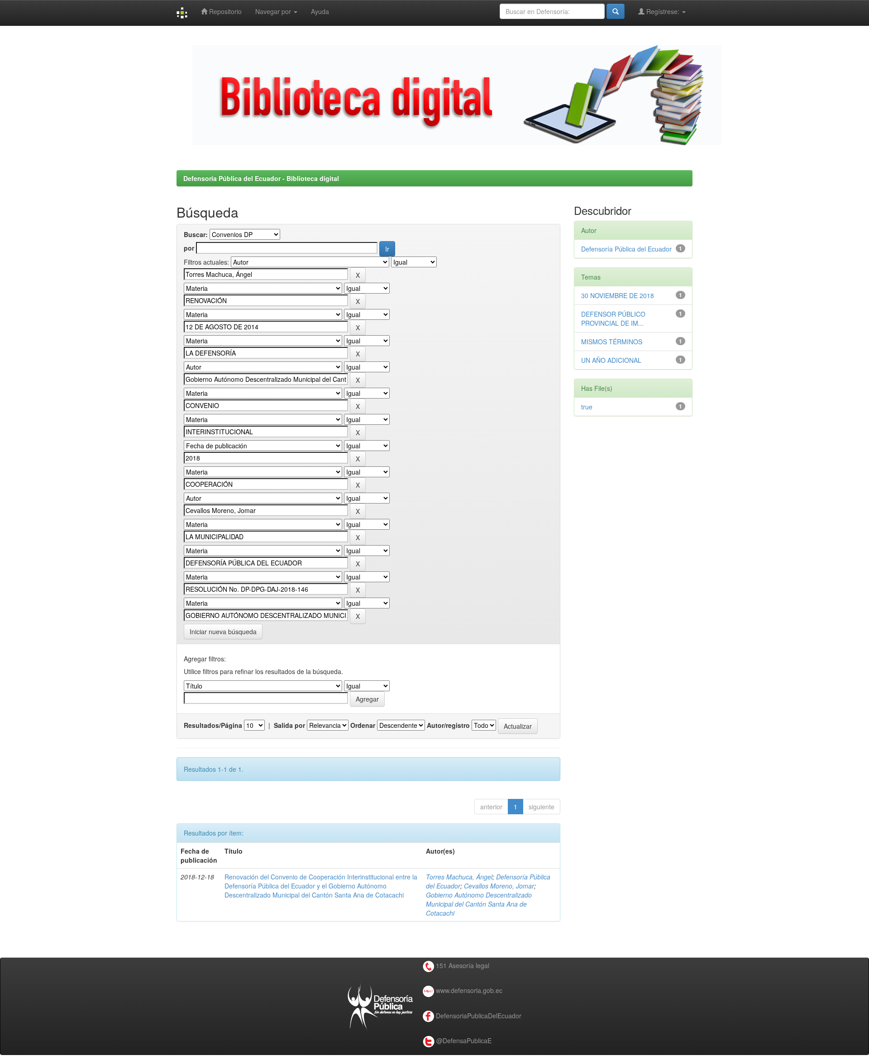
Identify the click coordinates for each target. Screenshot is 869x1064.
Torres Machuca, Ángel (459, 876)
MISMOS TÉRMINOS (611, 341)
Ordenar (362, 725)
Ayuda (320, 11)
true (586, 406)
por (189, 247)
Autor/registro (448, 725)
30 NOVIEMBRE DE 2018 (617, 295)
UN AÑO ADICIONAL (611, 360)
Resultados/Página (213, 725)
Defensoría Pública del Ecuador (626, 248)
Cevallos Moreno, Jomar (499, 885)
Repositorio (224, 11)
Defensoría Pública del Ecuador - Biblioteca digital (261, 178)
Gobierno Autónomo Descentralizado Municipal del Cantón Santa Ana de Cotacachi (479, 903)
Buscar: (196, 234)
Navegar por (274, 11)
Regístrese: (663, 11)
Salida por (289, 725)
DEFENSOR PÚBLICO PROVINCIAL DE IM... (613, 318)
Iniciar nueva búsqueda (223, 631)
